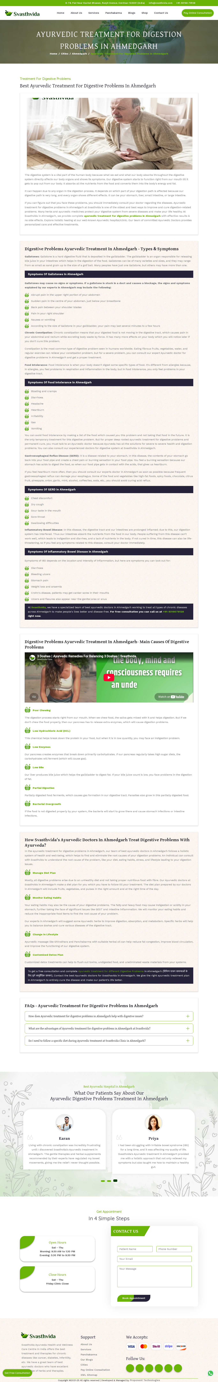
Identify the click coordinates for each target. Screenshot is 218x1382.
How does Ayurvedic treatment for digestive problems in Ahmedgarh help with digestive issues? (86, 1016)
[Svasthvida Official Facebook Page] (8, 3)
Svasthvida (38, 607)
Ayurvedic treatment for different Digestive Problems (111, 971)
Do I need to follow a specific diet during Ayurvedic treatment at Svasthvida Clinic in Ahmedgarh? (87, 1041)
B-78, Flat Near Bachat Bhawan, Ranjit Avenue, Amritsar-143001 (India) (105, 3)
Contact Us (161, 12)
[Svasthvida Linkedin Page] (168, 1368)
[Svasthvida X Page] (149, 1368)
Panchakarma (113, 12)
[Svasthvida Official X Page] (20, 3)
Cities (64, 53)
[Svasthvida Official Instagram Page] (14, 3)
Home (60, 12)
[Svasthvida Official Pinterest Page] (26, 3)
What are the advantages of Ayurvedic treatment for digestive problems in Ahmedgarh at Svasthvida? (89, 1028)
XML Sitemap (89, 1374)
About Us (76, 12)
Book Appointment (133, 1298)
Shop (145, 12)
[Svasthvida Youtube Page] (38, 3)
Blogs (131, 12)
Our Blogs (87, 1359)
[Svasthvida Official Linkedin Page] (32, 3)
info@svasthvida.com (161, 3)
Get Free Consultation (17, 1372)
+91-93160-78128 (185, 3)
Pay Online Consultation (198, 12)
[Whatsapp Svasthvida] (210, 1373)
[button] (103, 1181)
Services (93, 12)
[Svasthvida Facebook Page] (130, 1368)
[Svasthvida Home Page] (22, 13)
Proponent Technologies (145, 1380)
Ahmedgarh (79, 53)
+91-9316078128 (173, 611)
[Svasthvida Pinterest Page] (159, 1368)
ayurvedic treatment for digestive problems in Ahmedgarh (122, 215)
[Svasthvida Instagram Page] (140, 1368)
